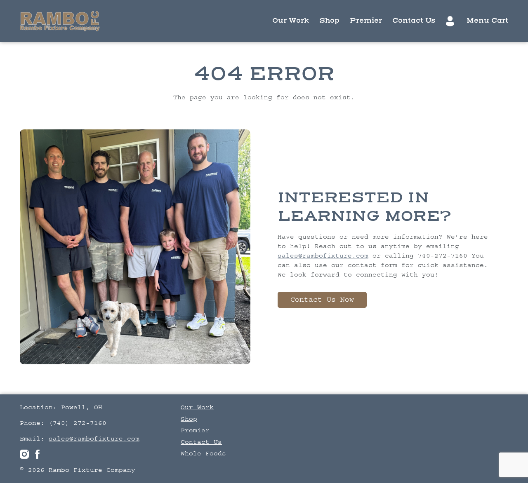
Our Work (290, 20)
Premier (366, 20)
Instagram (24, 454)
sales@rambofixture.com (323, 255)
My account (451, 21)
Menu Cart (487, 20)
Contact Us (414, 20)
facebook (37, 454)
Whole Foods (203, 453)
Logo (60, 21)
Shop (329, 20)
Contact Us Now (322, 299)
